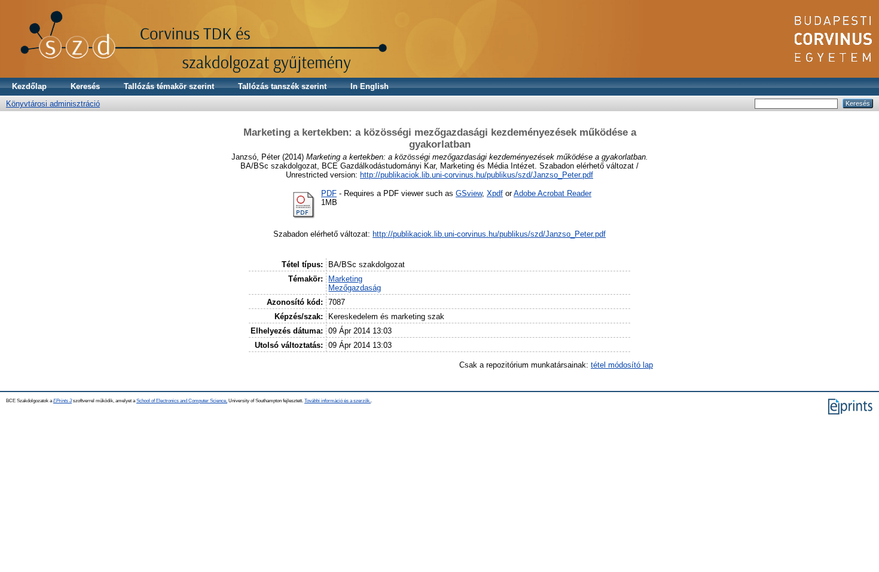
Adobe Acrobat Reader (552, 193)
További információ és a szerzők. (337, 400)
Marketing (345, 278)
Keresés (85, 86)
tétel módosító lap (622, 364)
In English (369, 86)
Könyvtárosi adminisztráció (53, 103)
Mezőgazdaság (354, 287)
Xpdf (495, 193)
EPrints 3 (62, 400)
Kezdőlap (29, 86)
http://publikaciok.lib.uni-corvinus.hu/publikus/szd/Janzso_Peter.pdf (476, 174)
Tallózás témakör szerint (169, 86)
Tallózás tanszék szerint (282, 86)
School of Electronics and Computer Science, (181, 400)
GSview (469, 193)
